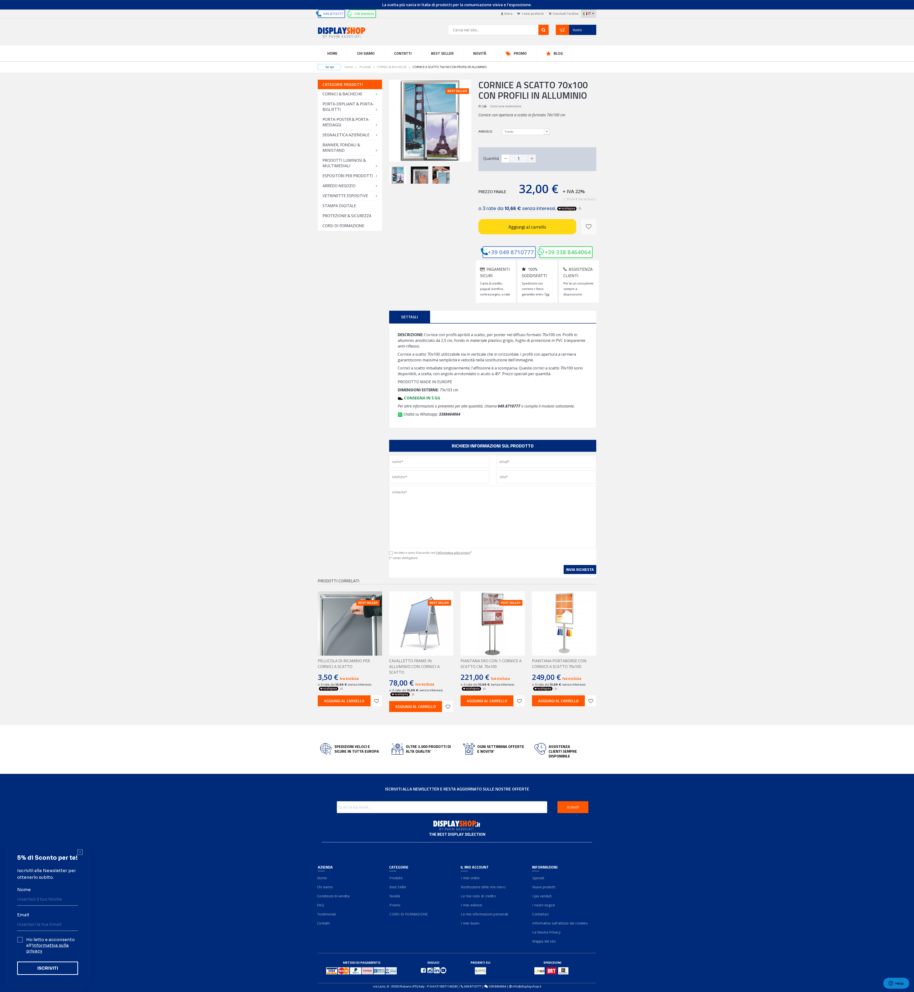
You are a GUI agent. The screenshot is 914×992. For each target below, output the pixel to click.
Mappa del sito (544, 941)
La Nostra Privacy (546, 932)
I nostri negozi (543, 905)
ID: (480, 106)
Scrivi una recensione (505, 106)
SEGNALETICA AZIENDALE (346, 135)
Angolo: (485, 131)
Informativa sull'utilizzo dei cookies (560, 923)
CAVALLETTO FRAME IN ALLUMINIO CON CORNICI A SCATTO (414, 666)
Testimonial (327, 914)
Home (332, 53)
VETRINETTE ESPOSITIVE (345, 195)
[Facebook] (423, 970)
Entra (508, 13)
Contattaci (540, 914)
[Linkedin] (437, 970)
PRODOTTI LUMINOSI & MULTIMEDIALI (344, 163)
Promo (520, 53)
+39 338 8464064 (568, 252)
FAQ (321, 905)
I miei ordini (470, 878)
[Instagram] (430, 970)
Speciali (538, 878)
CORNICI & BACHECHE (392, 67)
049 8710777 (333, 13)
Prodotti (365, 67)
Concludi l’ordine (566, 13)
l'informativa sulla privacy (453, 553)
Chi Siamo (366, 53)
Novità (479, 53)
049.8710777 (472, 986)
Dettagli (409, 317)
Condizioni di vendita (334, 896)
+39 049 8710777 (511, 252)
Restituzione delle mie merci (483, 887)
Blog (558, 53)
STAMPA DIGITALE (339, 205)
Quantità (491, 158)
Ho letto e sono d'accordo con (433, 553)
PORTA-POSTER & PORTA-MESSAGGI (346, 122)
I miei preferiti (532, 13)
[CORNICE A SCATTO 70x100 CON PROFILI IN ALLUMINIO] (398, 175)
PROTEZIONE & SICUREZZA (347, 215)
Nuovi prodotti (543, 887)
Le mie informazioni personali (484, 914)
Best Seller (442, 53)
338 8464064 (364, 13)
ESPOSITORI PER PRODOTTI (348, 175)
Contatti (403, 53)
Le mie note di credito (478, 896)
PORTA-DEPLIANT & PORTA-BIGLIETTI (348, 106)
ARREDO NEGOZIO (339, 185)
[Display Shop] (350, 33)
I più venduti (541, 896)
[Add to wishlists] (376, 700)
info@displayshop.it (526, 986)
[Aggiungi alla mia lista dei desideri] (588, 226)
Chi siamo (325, 887)
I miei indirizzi (471, 905)
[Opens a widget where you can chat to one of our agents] (896, 984)
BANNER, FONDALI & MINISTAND (341, 147)
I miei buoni (470, 923)
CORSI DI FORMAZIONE (343, 225)
